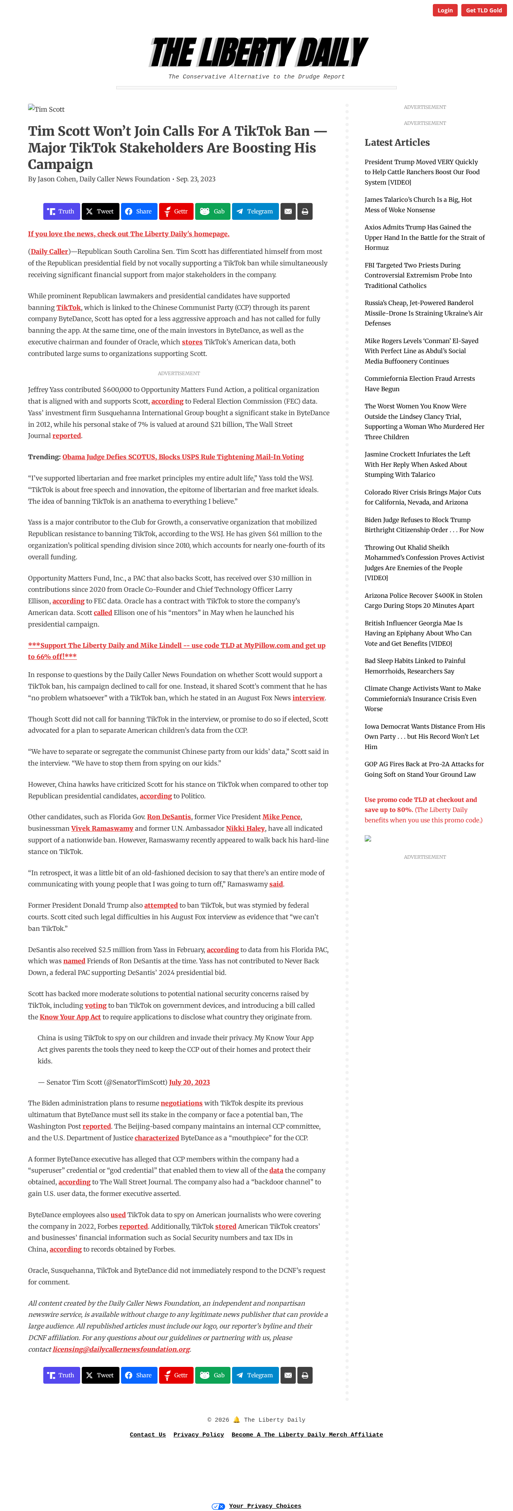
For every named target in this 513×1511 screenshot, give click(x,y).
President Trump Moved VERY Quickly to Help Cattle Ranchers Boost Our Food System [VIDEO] (422, 172)
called (103, 613)
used (118, 1215)
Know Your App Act (70, 1017)
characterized (157, 1138)
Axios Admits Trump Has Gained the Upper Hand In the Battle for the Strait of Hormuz (425, 237)
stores (192, 342)
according (167, 401)
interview (309, 698)
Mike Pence (282, 817)
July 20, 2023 (189, 1082)
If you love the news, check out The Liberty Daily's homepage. (129, 234)
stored (225, 1226)
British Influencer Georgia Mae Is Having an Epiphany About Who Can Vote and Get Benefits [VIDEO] (418, 633)
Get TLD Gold (484, 10)
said (276, 884)
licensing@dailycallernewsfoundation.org (121, 1349)
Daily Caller (49, 251)
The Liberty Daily (258, 52)
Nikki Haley (245, 828)
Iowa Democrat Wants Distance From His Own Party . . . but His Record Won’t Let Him (425, 737)
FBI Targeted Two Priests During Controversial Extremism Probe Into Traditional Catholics (418, 275)
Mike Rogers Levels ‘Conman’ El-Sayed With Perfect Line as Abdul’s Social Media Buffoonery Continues (422, 351)
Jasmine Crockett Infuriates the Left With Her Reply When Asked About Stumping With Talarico (418, 464)
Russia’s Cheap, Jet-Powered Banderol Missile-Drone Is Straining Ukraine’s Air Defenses (424, 313)
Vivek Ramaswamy (102, 828)
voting (96, 1005)
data (276, 1170)
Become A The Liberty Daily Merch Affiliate (307, 1435)
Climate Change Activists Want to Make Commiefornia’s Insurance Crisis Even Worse (423, 699)
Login (445, 10)
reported (67, 436)
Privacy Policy (199, 1435)
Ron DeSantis (169, 817)
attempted (161, 905)
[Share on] (288, 211)
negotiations (182, 1103)
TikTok (69, 307)
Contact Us (148, 1435)
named (74, 961)
